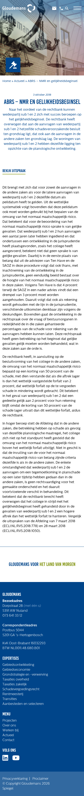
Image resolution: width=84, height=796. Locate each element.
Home (6, 81)
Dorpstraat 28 (13, 606)
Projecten (9, 720)
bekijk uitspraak (13, 170)
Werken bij (10, 730)
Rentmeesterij (12, 694)
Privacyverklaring (15, 779)
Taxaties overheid (15, 679)
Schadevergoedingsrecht (20, 689)
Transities (9, 699)
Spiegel (7, 788)
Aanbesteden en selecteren (23, 704)
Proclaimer (40, 779)
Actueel (19, 81)
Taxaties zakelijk (14, 684)
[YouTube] (17, 759)
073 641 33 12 (12, 615)
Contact (8, 740)
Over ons (9, 725)
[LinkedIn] (6, 759)
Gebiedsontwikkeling (18, 665)
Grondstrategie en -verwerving (25, 674)
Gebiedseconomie (16, 670)
